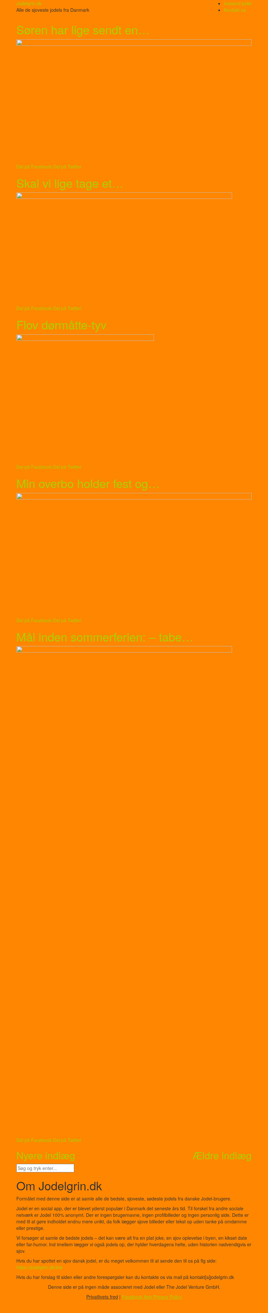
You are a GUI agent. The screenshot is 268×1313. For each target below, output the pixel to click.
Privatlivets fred (102, 1296)
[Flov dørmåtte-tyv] (134, 399)
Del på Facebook (34, 166)
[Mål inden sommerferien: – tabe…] (134, 891)
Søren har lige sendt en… (83, 29)
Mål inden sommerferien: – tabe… (104, 636)
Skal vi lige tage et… (70, 182)
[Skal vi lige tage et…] (134, 248)
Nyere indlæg (45, 1155)
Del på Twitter (67, 166)
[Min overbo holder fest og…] (134, 555)
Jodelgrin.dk (29, 3)
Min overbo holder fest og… (88, 483)
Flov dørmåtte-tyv (61, 324)
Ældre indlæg (222, 1155)
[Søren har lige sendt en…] (134, 101)
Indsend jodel (238, 3)
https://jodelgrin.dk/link (39, 1267)
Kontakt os (235, 10)
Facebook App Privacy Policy (152, 1296)
